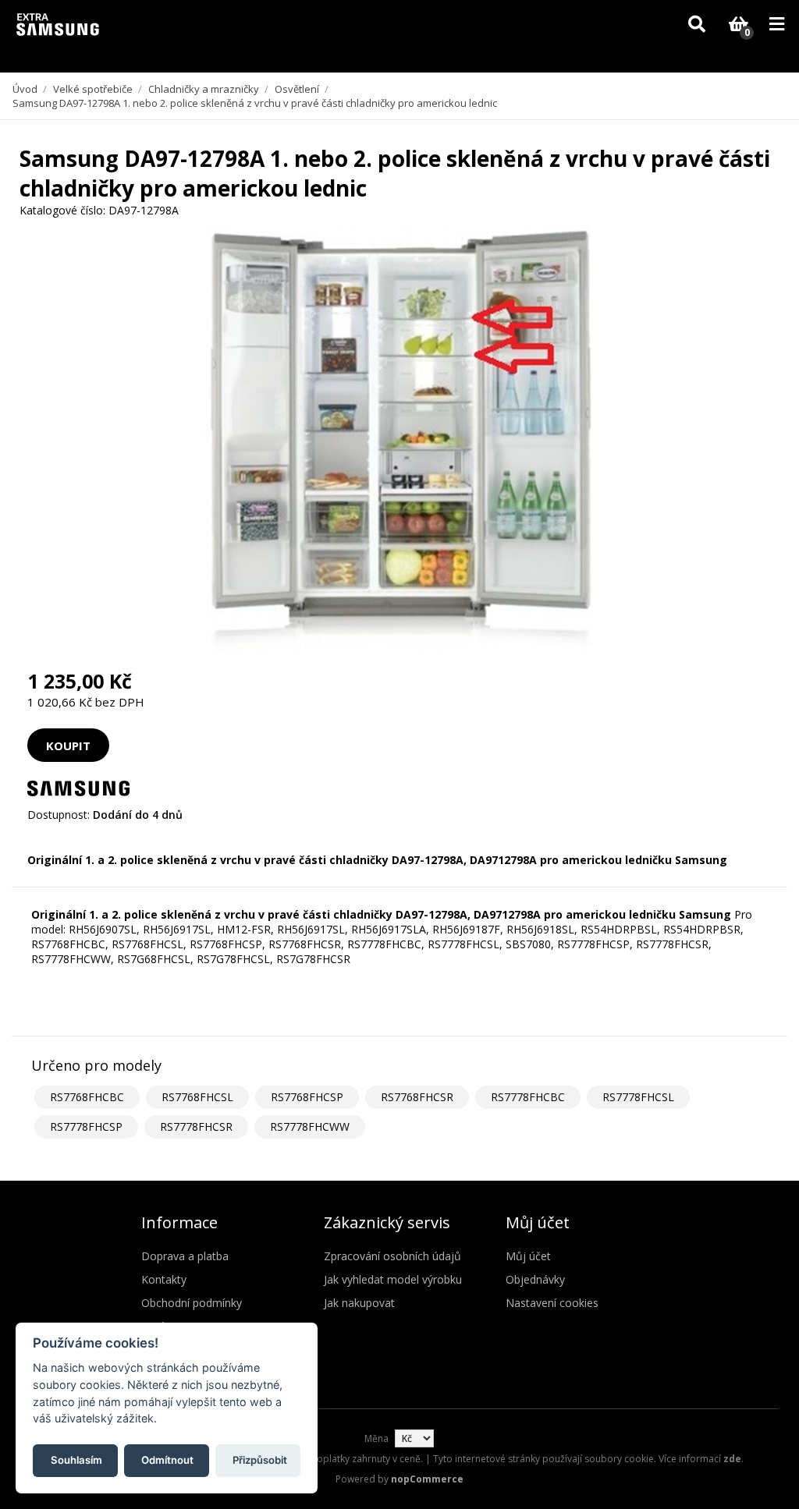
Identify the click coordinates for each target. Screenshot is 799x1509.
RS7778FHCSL (638, 1096)
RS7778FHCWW (310, 1126)
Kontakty (163, 1279)
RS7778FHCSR (196, 1126)
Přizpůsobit (260, 1460)
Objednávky (535, 1279)
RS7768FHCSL (197, 1096)
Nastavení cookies (552, 1302)
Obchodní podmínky (191, 1302)
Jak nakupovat (359, 1302)
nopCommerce (427, 1479)
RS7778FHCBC (528, 1096)
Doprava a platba (185, 1256)
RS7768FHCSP (307, 1096)
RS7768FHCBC (87, 1096)
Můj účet (528, 1256)
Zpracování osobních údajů (392, 1256)
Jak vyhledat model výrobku (393, 1279)
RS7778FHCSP (86, 1126)
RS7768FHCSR (417, 1096)
